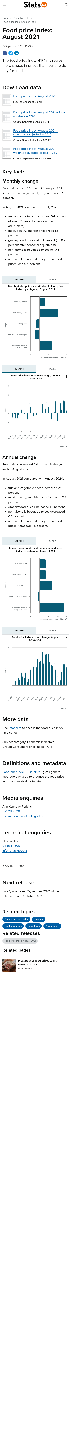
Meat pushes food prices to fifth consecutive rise (38, 962)
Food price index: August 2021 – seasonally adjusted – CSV (35, 132)
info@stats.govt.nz (14, 850)
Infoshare (15, 728)
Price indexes (52, 926)
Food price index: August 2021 (34, 96)
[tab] (19, 280)
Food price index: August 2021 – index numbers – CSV (40, 114)
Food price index (13, 926)
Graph (19, 279)
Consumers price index (16, 919)
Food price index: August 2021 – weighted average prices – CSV (35, 150)
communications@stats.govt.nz (23, 816)
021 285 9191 (11, 811)
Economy (38, 919)
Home (5, 18)
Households (33, 926)
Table (52, 279)
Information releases (23, 18)
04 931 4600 (11, 846)
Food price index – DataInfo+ (22, 772)
